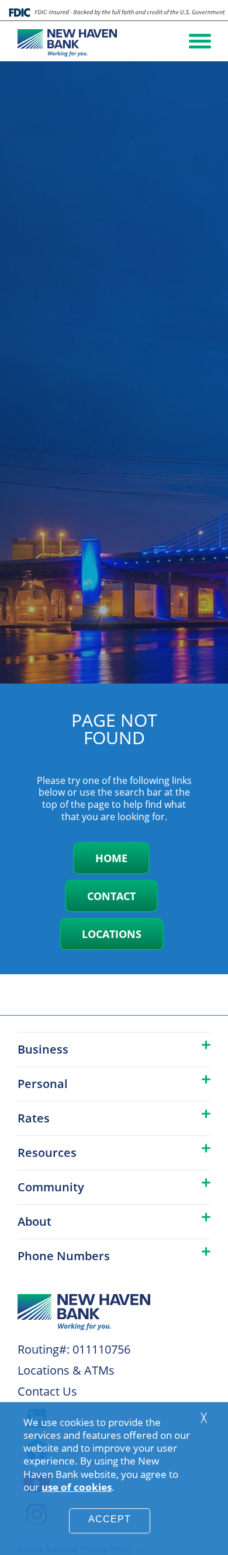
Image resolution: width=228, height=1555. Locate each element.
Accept (109, 1519)
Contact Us (47, 1391)
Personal (43, 1084)
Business (43, 1049)
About (34, 1221)
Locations (111, 934)
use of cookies (77, 1487)
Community (51, 1187)
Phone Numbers (64, 1256)
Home (111, 858)
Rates (34, 1118)
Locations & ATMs (66, 1370)
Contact (111, 896)
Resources (47, 1152)
